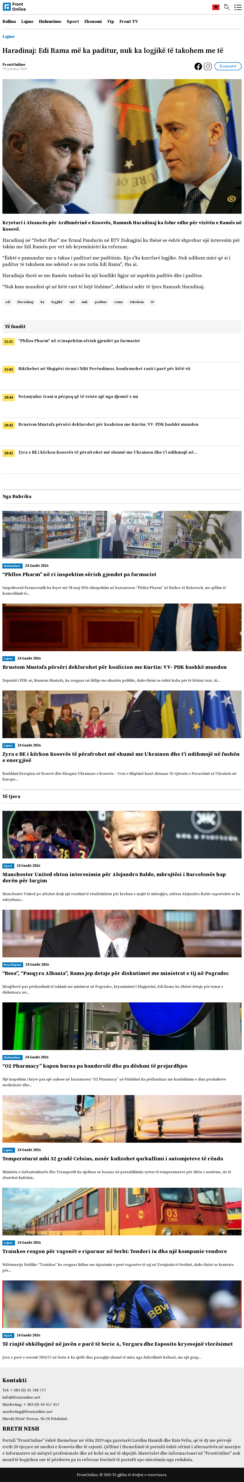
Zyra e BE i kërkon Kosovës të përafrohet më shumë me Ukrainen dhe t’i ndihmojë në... (107, 452)
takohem (137, 302)
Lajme (27, 21)
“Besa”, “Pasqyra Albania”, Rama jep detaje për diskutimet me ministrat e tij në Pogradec (115, 973)
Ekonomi (93, 21)
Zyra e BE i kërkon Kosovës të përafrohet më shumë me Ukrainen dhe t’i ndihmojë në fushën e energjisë (121, 757)
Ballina (9, 21)
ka (42, 302)
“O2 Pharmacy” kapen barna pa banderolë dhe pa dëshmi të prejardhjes (95, 1066)
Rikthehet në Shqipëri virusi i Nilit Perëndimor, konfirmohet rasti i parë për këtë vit (104, 368)
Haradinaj (25, 302)
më (72, 302)
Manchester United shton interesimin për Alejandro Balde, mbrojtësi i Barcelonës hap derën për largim (114, 877)
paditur (101, 302)
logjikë (57, 302)
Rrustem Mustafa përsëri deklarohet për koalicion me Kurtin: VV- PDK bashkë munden (108, 424)
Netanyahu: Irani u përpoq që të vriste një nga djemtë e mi (78, 396)
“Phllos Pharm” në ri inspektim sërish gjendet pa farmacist (79, 341)
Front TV (128, 21)
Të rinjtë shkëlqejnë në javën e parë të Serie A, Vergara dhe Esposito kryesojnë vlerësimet (117, 1344)
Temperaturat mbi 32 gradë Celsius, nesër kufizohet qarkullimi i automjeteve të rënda (112, 1159)
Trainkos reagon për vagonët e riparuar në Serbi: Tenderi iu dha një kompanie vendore (114, 1251)
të (152, 302)
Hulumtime (50, 21)
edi (7, 302)
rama (118, 302)
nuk (84, 302)
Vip (110, 21)
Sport (73, 21)
